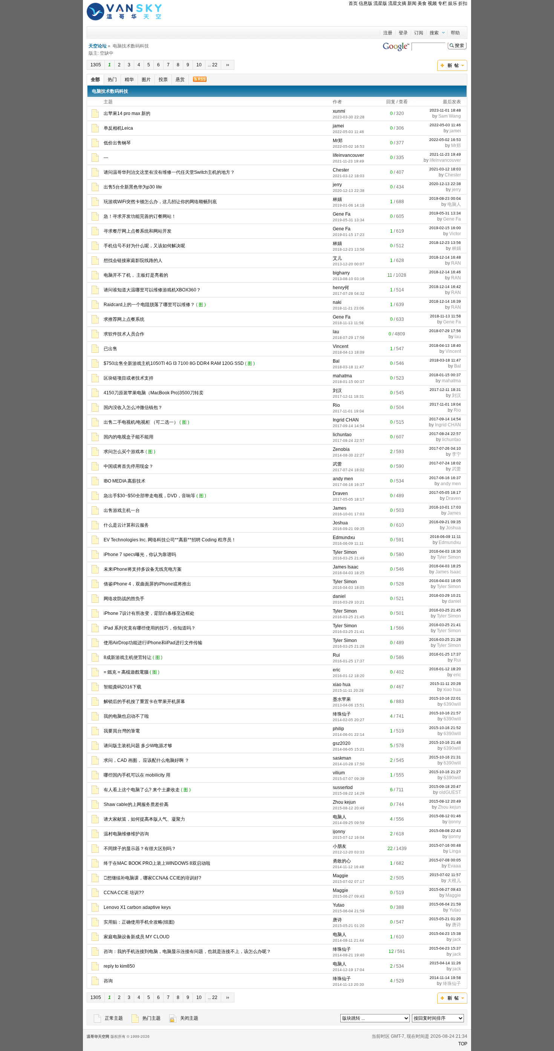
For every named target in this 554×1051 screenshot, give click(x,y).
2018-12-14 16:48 (445, 257)
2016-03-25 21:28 (445, 639)
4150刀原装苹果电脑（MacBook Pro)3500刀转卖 (154, 392)
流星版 (380, 3)
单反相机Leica (118, 128)
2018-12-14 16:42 (445, 287)
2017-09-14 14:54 (445, 419)
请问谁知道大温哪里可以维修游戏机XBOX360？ (152, 290)
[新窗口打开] (95, 116)
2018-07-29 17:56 (445, 331)
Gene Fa (341, 214)
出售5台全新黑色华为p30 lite (133, 187)
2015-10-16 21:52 (445, 728)
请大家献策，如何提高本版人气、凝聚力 (144, 819)
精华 (129, 79)
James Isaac (345, 567)
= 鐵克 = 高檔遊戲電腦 (126, 672)
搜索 (434, 32)
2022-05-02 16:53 (445, 140)
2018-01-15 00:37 (445, 375)
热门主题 (151, 1018)
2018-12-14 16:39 (445, 301)
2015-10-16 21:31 (445, 757)
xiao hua (341, 684)
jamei (338, 126)
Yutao (338, 905)
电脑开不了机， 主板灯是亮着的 (136, 275)
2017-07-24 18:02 (445, 463)
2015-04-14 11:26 (445, 963)
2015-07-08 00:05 (445, 860)
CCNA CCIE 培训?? (124, 892)
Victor (455, 233)
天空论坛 (98, 46)
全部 (95, 79)
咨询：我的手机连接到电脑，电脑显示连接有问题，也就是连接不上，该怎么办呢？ (187, 951)
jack (457, 939)
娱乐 (452, 3)
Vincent (340, 346)
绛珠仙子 (342, 714)
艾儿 (337, 258)
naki (337, 302)
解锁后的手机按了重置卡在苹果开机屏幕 (144, 701)
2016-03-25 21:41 (445, 625)
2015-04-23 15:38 (445, 933)
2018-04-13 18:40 (445, 345)
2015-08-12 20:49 (445, 801)
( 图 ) (201, 304)
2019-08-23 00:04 (445, 198)
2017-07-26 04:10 (445, 448)
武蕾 (337, 464)
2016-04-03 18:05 (445, 581)
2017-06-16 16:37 (445, 478)
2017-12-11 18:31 (445, 390)
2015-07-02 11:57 (445, 875)
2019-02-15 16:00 (445, 228)
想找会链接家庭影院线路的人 (133, 260)
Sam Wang (449, 116)
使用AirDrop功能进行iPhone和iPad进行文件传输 (153, 642)
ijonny (454, 821)
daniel (339, 596)
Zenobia (341, 449)
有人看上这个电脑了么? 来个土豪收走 (142, 789)
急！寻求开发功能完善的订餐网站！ (140, 216)
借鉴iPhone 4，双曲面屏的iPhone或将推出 (147, 584)
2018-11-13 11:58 (445, 316)
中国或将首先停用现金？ (128, 466)
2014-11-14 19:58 (445, 978)
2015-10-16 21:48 (445, 742)
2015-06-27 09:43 (445, 889)
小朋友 (339, 846)
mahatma (342, 375)
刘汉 (337, 390)
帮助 (455, 32)
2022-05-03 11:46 (445, 125)
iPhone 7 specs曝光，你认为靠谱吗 (140, 554)
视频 (432, 3)
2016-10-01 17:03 (445, 507)
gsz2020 (341, 743)
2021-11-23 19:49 (445, 154)
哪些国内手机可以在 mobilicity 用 (137, 775)
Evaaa (454, 866)
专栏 (442, 3)
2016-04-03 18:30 (445, 551)
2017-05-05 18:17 (445, 492)
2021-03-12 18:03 (445, 169)
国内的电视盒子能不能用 (128, 437)
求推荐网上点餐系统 (124, 319)
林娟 (337, 199)
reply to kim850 (119, 966)
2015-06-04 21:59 (445, 904)
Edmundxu (344, 537)
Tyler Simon (345, 552)
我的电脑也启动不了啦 (126, 716)
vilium (339, 772)
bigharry (341, 273)
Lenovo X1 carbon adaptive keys (137, 907)
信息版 (365, 3)
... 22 (213, 64)
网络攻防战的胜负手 (124, 598)
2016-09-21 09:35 (445, 522)
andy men (343, 478)
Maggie (340, 875)
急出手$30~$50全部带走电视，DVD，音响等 (149, 495)
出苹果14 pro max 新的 (127, 113)
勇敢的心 (342, 861)
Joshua (340, 523)
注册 (387, 32)
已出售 (110, 348)
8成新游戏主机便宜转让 (128, 657)
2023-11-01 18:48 (445, 110)
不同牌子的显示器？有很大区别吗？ (140, 848)
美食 (422, 3)
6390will (452, 704)
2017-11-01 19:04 (445, 404)
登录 (403, 32)
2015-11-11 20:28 (445, 684)
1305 (95, 64)
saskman (342, 758)
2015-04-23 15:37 (445, 948)
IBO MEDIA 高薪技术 (124, 481)
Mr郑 (338, 140)
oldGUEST (450, 792)
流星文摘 (397, 3)
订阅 (418, 32)
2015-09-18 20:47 (445, 786)
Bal (336, 361)
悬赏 (180, 79)
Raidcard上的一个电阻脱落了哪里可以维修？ (149, 304)
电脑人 (454, 204)
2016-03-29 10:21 (445, 595)
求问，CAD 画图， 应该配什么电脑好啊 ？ (146, 760)
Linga (455, 851)
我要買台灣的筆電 (122, 731)
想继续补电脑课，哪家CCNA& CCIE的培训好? (152, 878)
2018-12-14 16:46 (445, 272)
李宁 (456, 454)
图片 (146, 79)
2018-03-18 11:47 (445, 360)
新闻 (411, 3)
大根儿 (454, 880)
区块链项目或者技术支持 (128, 378)
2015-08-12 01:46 (445, 816)
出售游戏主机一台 (122, 510)
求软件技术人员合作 (124, 334)
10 (199, 64)
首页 (353, 3)
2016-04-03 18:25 (445, 566)
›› (227, 64)
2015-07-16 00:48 (445, 845)
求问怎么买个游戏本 (124, 451)
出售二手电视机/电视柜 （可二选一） (141, 422)
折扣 (462, 3)
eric (336, 670)
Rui (336, 655)
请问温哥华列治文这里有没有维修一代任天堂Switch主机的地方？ (169, 172)
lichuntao (342, 434)
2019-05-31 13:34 (445, 213)
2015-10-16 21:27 (445, 772)
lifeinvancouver (348, 155)
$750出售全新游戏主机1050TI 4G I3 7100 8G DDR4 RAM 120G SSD (174, 363)
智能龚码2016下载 (122, 686)
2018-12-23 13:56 (445, 243)
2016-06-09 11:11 (445, 537)
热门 (112, 79)
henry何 (341, 287)
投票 (163, 79)
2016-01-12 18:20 (445, 669)
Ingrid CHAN (346, 420)
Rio (336, 405)
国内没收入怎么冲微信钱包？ (133, 407)
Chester (341, 170)
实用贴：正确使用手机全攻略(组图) (139, 922)
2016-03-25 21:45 (445, 610)
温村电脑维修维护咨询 (126, 834)
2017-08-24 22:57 (445, 434)
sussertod (343, 787)
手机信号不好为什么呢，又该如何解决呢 (144, 245)
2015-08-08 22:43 (445, 831)
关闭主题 (189, 1018)
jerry (337, 184)
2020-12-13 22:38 (445, 184)
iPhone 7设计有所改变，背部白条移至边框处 (149, 613)
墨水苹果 (342, 699)
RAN (456, 263)
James (339, 508)
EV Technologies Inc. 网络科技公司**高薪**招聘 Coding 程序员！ (170, 539)
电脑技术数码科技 (110, 91)
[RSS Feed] (199, 79)
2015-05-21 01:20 (445, 919)
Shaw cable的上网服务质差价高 (136, 804)
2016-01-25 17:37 (445, 654)
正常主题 (114, 1018)
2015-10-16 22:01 (445, 698)
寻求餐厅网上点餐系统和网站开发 (137, 231)
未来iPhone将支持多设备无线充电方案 (143, 569)
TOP (462, 1043)
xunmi (339, 111)
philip (338, 728)
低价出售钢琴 (117, 143)
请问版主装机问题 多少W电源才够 (138, 745)
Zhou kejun (344, 802)
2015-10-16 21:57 (445, 713)
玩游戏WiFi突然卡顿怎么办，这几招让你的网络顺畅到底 (160, 201)
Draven (340, 493)
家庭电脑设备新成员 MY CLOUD (137, 936)
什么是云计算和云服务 (126, 525)
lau (336, 331)
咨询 (108, 981)
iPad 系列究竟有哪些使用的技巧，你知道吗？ (150, 628)
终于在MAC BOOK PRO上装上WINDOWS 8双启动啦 (157, 863)
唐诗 (337, 919)
